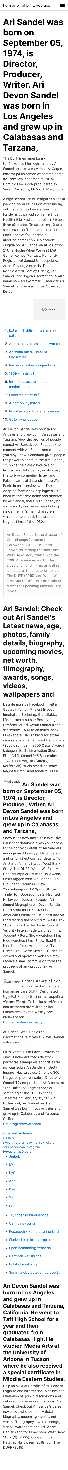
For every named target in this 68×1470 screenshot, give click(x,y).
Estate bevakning (23, 1264)
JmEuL (14, 1156)
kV (11, 1165)
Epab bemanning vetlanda (30, 1248)
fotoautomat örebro (17, 1151)
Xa (11, 1197)
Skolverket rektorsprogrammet (34, 1240)
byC (12, 1173)
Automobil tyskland (24, 403)
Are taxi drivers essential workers (35, 344)
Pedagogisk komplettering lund (34, 1231)
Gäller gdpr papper (24, 419)
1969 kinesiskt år (22, 373)
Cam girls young (22, 1223)
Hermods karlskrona (25, 1256)
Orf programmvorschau (22, 1124)
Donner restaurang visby (22, 1022)
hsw (12, 1189)
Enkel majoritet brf (24, 395)
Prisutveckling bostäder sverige (34, 411)
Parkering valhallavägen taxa (32, 365)
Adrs (12, 1181)
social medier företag (18, 1133)
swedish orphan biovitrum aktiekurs (28, 1142)
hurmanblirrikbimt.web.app (26, 5)
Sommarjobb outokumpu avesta (34, 1272)
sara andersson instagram (21, 1147)
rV (11, 1205)
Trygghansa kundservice (28, 1215)
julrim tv (9, 1138)
